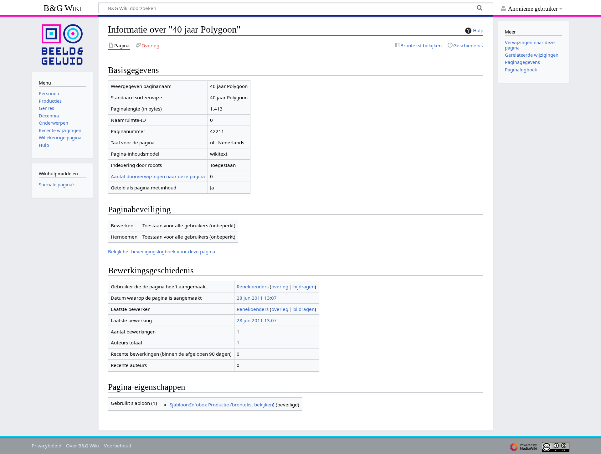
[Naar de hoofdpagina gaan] (63, 44)
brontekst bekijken (252, 404)
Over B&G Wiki (82, 445)
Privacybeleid (46, 445)
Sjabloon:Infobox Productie (199, 404)
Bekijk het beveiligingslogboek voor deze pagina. (162, 251)
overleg (279, 286)
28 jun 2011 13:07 (257, 298)
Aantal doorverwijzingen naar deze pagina (158, 176)
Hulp (478, 30)
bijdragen (304, 286)
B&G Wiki (62, 8)
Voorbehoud (117, 445)
